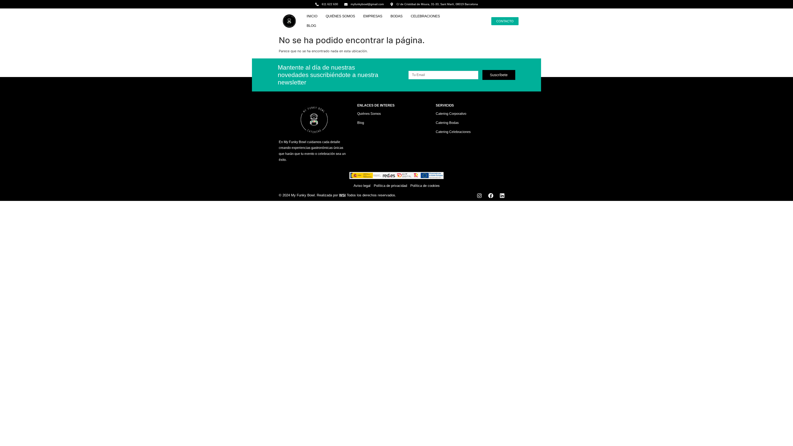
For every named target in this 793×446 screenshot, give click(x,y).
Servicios (445, 105)
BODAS (396, 16)
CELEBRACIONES (425, 16)
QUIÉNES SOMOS (340, 16)
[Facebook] (491, 196)
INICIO (312, 16)
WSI (342, 195)
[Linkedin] (502, 196)
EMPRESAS (372, 16)
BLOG (311, 26)
